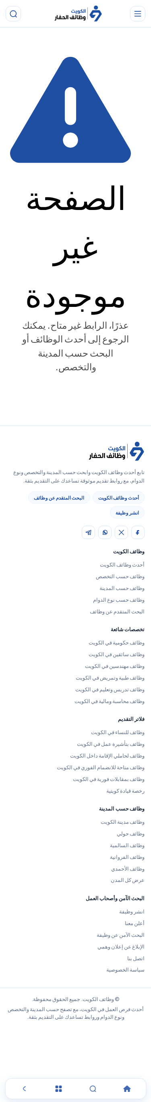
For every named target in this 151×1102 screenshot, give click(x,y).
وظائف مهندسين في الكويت (115, 666)
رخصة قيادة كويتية (125, 790)
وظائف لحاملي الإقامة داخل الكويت (107, 755)
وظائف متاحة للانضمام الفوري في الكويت (101, 767)
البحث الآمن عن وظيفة (121, 935)
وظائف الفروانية (127, 857)
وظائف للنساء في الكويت (118, 732)
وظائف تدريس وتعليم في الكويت (110, 689)
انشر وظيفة (127, 513)
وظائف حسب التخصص (120, 576)
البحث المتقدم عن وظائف (59, 498)
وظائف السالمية (127, 845)
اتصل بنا (136, 958)
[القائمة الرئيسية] (137, 13)
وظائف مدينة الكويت (123, 822)
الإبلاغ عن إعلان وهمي (121, 946)
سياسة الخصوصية (125, 969)
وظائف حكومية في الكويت (117, 642)
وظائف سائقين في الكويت (117, 654)
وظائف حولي (131, 833)
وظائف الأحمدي (128, 868)
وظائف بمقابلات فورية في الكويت (109, 779)
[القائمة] (58, 1089)
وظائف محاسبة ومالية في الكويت (109, 701)
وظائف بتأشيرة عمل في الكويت (111, 744)
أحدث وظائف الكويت (118, 498)
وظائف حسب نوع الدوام (119, 599)
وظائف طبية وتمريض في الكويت (110, 677)
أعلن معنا (135, 923)
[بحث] (13, 13)
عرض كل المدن (128, 880)
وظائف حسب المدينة (122, 588)
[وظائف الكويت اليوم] (78, 14)
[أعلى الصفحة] (24, 1089)
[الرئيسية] (126, 1089)
